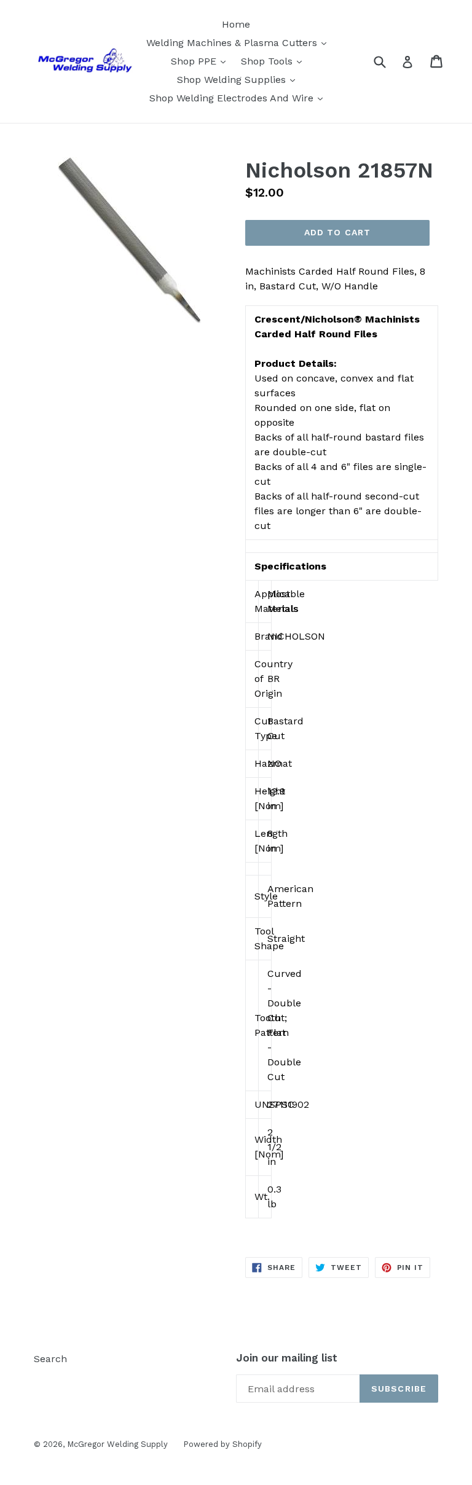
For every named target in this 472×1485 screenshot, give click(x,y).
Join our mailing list (286, 1358)
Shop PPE (201, 61)
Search (50, 1359)
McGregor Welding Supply (117, 1444)
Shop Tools (274, 61)
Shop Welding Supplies (239, 79)
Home (236, 24)
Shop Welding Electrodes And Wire (239, 98)
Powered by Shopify (222, 1444)
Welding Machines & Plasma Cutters (239, 42)
